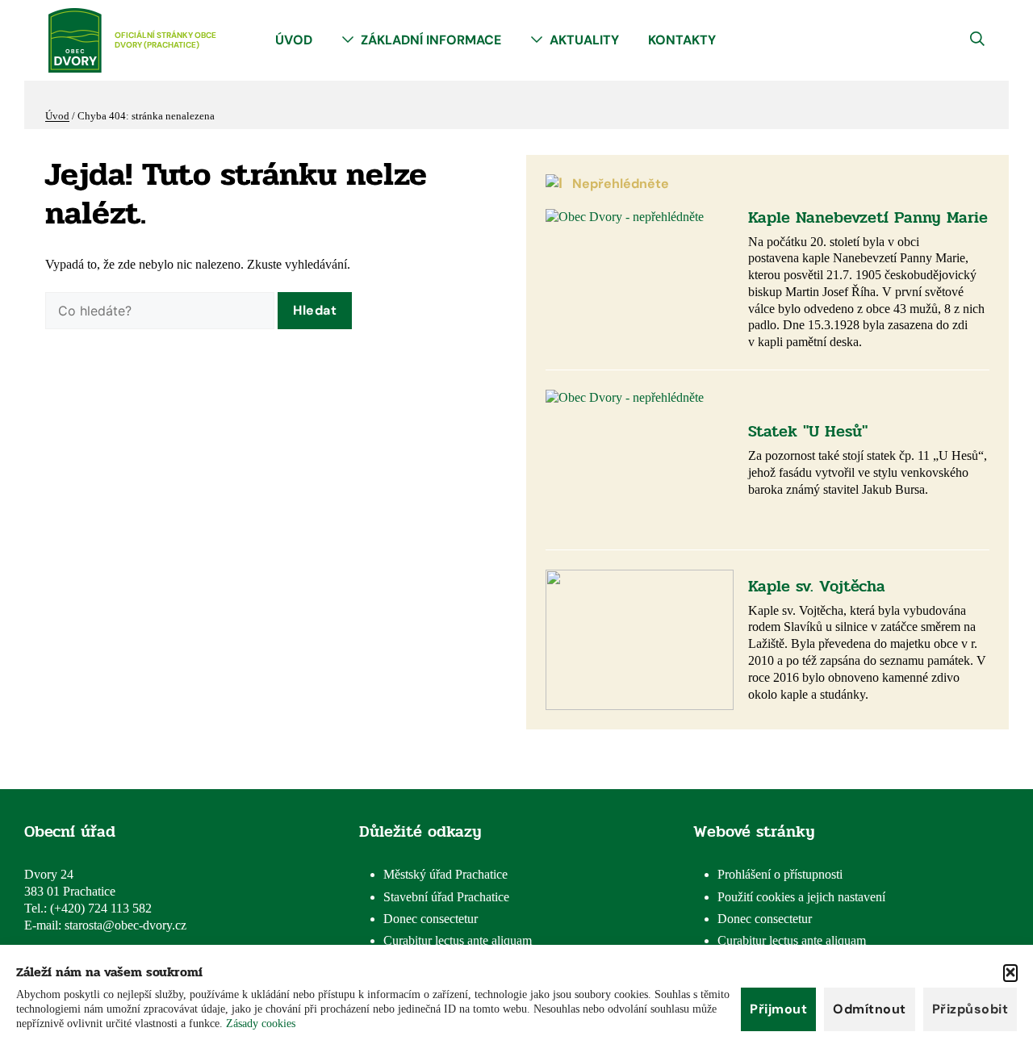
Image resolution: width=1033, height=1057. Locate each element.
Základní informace (431, 39)
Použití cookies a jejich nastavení (801, 897)
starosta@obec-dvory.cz (125, 925)
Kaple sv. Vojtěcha (816, 586)
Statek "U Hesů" (808, 431)
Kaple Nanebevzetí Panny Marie (868, 217)
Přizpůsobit (970, 1009)
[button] (1010, 973)
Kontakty (682, 39)
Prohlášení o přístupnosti (780, 874)
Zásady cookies (260, 1023)
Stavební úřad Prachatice (446, 897)
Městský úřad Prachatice (445, 874)
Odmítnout (869, 1009)
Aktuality (584, 39)
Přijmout (778, 1009)
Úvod (293, 39)
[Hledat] (315, 310)
